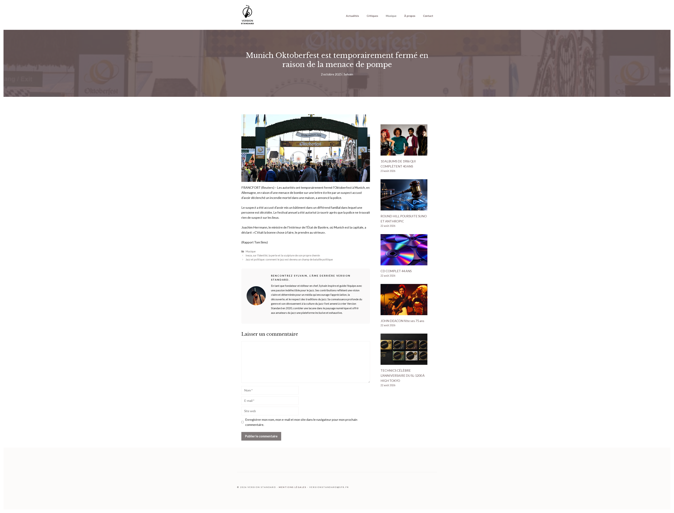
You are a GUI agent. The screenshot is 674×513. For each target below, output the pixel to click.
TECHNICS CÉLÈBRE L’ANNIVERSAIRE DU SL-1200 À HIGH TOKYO (403, 375)
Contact (428, 15)
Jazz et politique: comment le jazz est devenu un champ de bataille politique (289, 259)
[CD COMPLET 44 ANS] (404, 263)
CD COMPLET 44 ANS (396, 271)
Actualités (352, 15)
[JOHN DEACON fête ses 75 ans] (404, 312)
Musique (391, 15)
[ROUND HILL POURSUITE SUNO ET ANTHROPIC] (404, 208)
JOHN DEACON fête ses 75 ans (402, 321)
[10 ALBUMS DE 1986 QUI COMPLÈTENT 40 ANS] (404, 153)
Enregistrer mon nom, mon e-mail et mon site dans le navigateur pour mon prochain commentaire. (301, 422)
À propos (409, 15)
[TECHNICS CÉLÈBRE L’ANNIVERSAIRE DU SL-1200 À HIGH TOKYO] (404, 362)
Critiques (372, 15)
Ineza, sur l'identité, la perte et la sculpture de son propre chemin (283, 255)
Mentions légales (292, 487)
